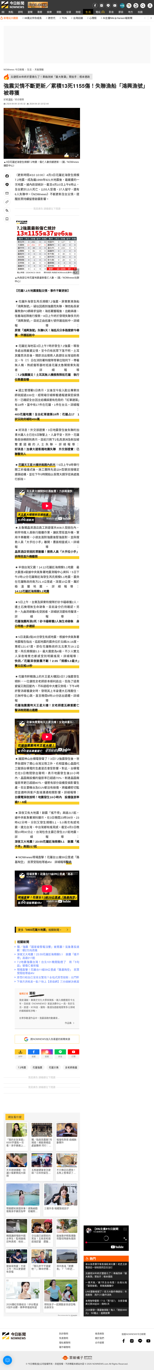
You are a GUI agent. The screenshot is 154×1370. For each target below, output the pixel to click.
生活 (88, 12)
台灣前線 (78, 18)
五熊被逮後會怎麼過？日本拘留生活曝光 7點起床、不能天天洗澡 (41, 1171)
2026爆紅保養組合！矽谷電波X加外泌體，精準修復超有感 (22, 1306)
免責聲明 (63, 1338)
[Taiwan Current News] (122, 5)
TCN (64, 18)
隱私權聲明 (64, 1342)
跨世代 (51, 18)
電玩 (98, 12)
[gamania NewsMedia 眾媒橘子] (77, 1358)
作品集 (68, 1023)
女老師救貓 (71, 1067)
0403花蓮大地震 (36, 930)
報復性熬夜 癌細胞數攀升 (66, 1141)
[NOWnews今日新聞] (13, 4)
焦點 (10, 12)
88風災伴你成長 (33, 18)
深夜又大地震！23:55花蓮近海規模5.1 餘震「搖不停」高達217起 (47, 844)
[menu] (3, 12)
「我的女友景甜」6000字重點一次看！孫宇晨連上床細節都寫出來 (16, 1142)
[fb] (94, 5)
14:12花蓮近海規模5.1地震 (32, 591)
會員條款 (99, 1333)
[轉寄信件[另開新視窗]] (7, 193)
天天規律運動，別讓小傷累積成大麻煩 (16, 1173)
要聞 (30, 12)
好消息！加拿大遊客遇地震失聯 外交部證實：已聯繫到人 (47, 452)
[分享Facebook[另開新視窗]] (7, 176)
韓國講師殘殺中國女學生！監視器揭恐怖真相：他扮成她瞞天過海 (16, 1238)
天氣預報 (39, 69)
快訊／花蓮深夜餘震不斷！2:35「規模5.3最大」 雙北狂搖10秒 (47, 663)
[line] (108, 5)
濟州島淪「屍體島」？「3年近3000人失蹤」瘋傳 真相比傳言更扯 (67, 1267)
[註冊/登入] (150, 5)
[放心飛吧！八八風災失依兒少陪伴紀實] (38, 4)
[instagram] (101, 5)
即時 (20, 12)
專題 (39, 12)
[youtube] (114, 5)
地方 (130, 12)
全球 (68, 12)
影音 (111, 12)
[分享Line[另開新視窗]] (7, 184)
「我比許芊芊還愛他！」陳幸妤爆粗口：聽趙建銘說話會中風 (41, 1267)
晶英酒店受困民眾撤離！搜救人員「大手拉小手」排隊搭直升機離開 (47, 554)
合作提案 (99, 1342)
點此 (69, 862)
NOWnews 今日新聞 (14, 69)
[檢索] (142, 5)
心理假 (93, 18)
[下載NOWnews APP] (135, 5)
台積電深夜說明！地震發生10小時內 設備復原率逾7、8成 (47, 800)
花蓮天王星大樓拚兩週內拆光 (36, 464)
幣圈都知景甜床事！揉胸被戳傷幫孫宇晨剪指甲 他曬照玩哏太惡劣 (22, 1210)
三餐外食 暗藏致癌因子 (56, 1208)
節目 (121, 12)
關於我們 (99, 1338)
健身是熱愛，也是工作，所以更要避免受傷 (16, 1269)
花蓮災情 (54, 1067)
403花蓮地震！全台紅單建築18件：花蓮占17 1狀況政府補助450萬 (47, 417)
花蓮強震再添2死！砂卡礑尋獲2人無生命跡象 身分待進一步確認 (47, 624)
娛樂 (49, 12)
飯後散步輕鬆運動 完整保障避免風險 (66, 1237)
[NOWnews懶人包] (128, 5)
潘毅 (10, 99)
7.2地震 (22, 1067)
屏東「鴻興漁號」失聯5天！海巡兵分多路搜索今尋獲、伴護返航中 (47, 333)
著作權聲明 (64, 1347)
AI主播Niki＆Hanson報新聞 (117, 18)
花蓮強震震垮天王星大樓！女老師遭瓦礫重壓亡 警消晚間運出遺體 (47, 708)
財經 (78, 12)
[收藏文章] (7, 219)
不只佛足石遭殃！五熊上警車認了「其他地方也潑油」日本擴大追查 (67, 1171)
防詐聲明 (63, 1333)
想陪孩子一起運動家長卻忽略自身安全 (59, 1306)
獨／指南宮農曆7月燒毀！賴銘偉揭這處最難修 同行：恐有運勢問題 (41, 1142)
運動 (59, 12)
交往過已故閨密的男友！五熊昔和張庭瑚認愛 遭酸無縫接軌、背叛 (41, 1238)
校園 (140, 12)
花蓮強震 (37, 1067)
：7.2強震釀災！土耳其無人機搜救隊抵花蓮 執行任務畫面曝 (47, 377)
